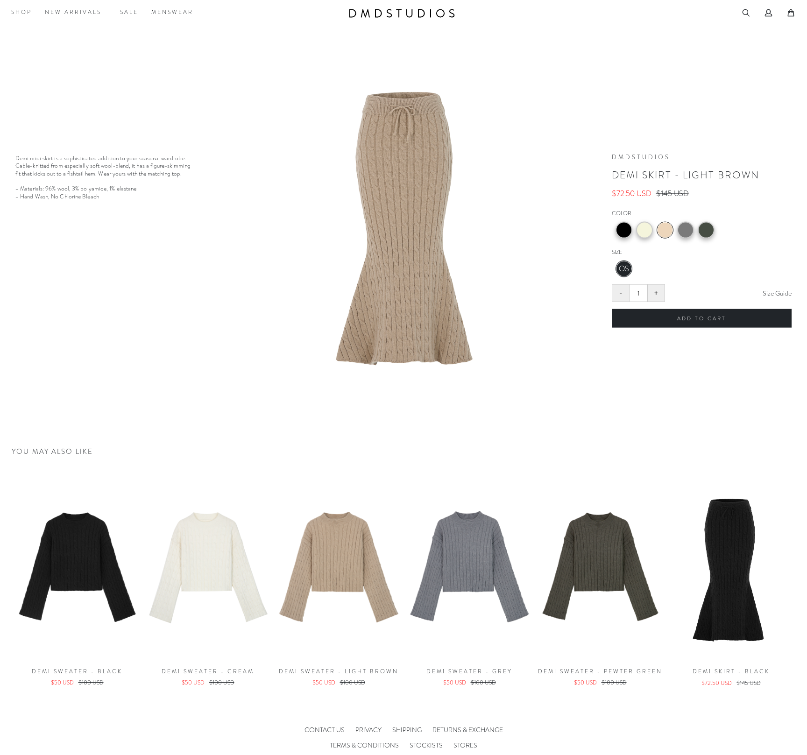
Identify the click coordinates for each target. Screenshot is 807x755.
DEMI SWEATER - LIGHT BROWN (208, 671)
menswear (172, 12)
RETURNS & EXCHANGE (467, 729)
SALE (129, 12)
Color (621, 213)
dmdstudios (403, 13)
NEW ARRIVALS (73, 12)
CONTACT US (324, 729)
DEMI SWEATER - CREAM (77, 671)
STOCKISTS (426, 745)
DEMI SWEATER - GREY (339, 671)
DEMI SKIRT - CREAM (731, 671)
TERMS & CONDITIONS (364, 745)
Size (617, 252)
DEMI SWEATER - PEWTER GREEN (469, 671)
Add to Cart (701, 318)
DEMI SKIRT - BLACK (600, 671)
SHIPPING (407, 729)
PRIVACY (368, 729)
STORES (465, 745)
